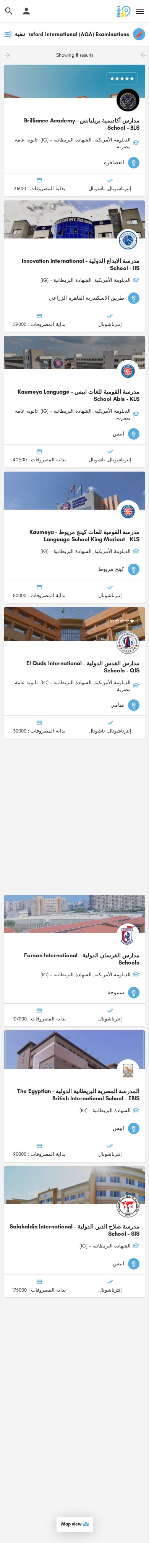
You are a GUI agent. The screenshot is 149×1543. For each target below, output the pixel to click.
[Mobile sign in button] (26, 11)
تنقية (20, 34)
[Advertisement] (74, 817)
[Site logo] (122, 11)
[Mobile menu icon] (139, 11)
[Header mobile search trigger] (9, 11)
